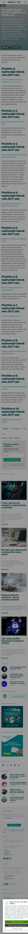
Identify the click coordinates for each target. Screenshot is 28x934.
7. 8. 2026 (12, 685)
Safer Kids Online (8, 854)
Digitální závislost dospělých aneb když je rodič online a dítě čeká (17, 791)
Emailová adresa (7, 818)
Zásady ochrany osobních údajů (15, 918)
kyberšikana (4, 438)
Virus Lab (6, 850)
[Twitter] (7, 765)
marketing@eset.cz (7, 898)
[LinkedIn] (19, 765)
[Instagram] (11, 765)
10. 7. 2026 (12, 802)
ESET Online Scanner (9, 875)
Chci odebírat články (12, 460)
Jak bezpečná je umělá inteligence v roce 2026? (17, 682)
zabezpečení (17, 438)
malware (10, 438)
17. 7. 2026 (12, 794)
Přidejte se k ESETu (8, 878)
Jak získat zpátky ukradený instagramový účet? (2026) (18, 783)
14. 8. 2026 (12, 679)
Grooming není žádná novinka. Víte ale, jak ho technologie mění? (17, 675)
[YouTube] (15, 765)
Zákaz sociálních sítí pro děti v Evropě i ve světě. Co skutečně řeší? (18, 776)
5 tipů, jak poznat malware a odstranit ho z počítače (13, 505)
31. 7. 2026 (12, 779)
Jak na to (3, 5)
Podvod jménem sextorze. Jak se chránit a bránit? (10, 597)
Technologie (7, 851)
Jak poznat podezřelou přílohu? (11, 316)
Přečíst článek (4, 524)
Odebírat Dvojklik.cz (14, 825)
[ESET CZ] (10, 884)
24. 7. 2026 (12, 785)
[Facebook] (3, 765)
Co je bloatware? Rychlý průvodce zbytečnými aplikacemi (17, 798)
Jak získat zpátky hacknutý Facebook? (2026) (12, 640)
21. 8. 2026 (12, 670)
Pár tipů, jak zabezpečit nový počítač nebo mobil (14, 552)
